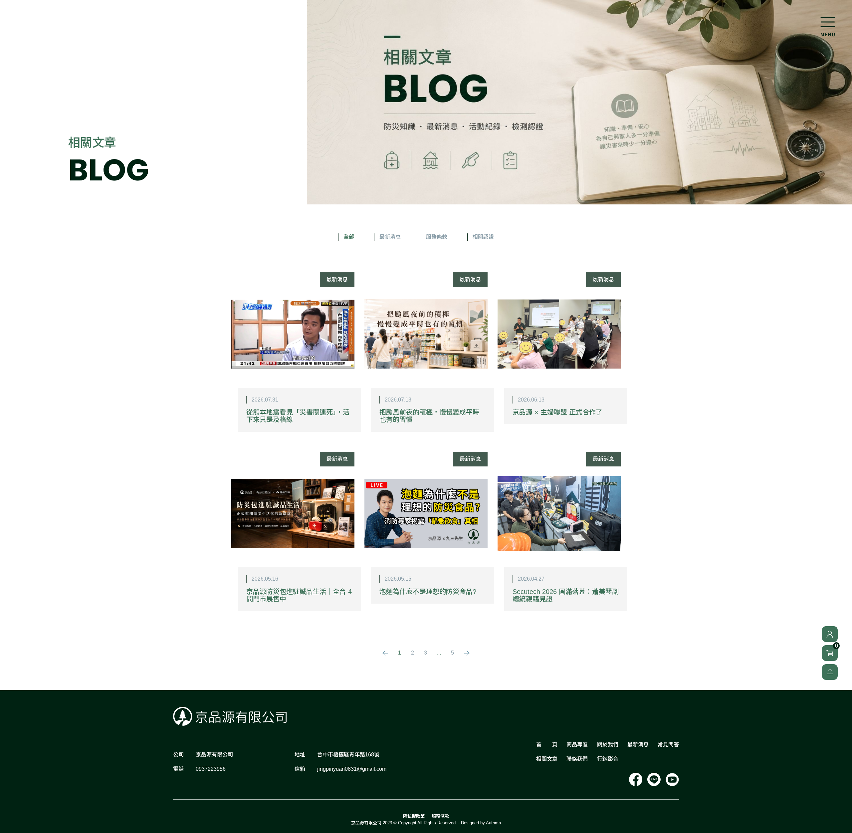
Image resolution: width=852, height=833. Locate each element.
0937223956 (211, 769)
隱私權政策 (414, 816)
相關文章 (546, 759)
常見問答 (668, 744)
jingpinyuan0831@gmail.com (351, 769)
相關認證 (483, 237)
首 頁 (546, 744)
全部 (348, 237)
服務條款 (436, 237)
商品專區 (577, 744)
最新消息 (390, 237)
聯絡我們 (577, 759)
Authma (493, 822)
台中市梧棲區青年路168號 (348, 754)
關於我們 (607, 744)
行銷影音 (607, 759)
